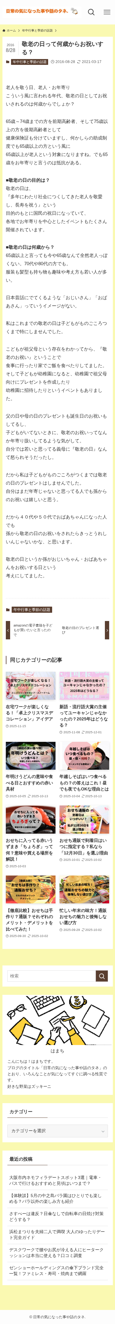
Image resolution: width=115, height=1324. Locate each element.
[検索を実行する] (102, 976)
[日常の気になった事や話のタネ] (41, 12)
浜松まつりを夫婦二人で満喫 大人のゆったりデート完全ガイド (57, 1234)
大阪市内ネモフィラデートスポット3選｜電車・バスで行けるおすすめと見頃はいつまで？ (55, 1180)
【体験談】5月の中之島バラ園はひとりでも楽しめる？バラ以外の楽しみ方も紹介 (55, 1198)
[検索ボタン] (91, 12)
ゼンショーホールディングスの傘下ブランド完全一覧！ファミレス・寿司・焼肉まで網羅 (56, 1271)
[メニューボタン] (107, 12)
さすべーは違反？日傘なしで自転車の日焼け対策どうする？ (56, 1216)
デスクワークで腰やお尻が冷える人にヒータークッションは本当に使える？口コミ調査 (56, 1253)
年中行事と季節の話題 (30, 62)
